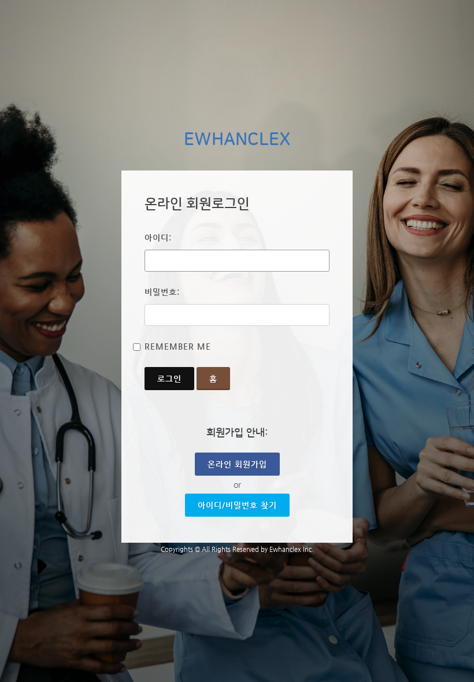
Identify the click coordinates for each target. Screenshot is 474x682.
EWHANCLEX (237, 140)
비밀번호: (162, 291)
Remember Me (178, 346)
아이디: (158, 237)
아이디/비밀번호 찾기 (237, 505)
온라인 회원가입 (237, 464)
